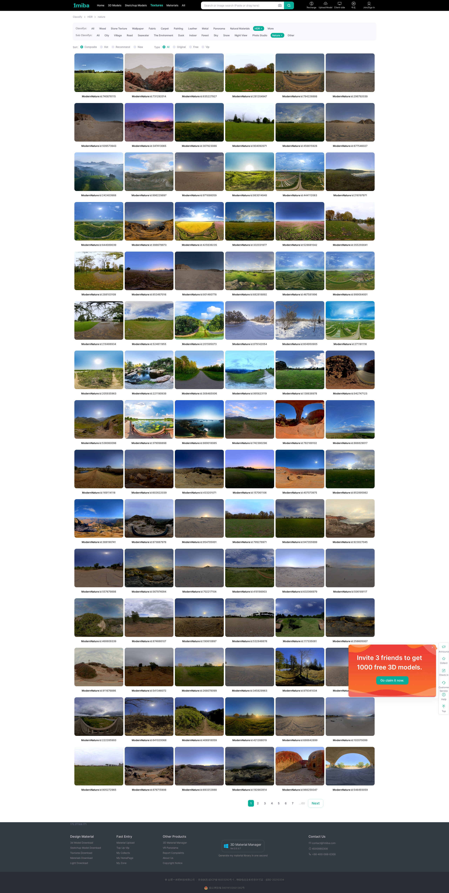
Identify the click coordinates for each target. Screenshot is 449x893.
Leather (192, 28)
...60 (302, 803)
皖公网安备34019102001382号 (227, 887)
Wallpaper (138, 28)
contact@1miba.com (324, 842)
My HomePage (124, 857)
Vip (207, 46)
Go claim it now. (392, 680)
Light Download (79, 862)
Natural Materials (240, 28)
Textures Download (81, 852)
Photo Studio (259, 35)
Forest (205, 35)
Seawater (143, 35)
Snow (226, 35)
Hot (106, 46)
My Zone (121, 862)
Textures (156, 5)
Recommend (123, 46)
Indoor (193, 35)
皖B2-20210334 (275, 879)
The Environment (163, 35)
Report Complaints (173, 852)
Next (316, 803)
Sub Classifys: (84, 35)
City (107, 35)
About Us (168, 857)
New (140, 46)
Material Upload (125, 842)
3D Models (114, 5)
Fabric (152, 28)
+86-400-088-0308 (324, 854)
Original (181, 46)
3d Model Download (81, 842)
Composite (91, 46)
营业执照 (203, 879)
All (183, 5)
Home (100, 5)
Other (291, 35)
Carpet (165, 28)
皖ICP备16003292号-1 (221, 879)
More (271, 28)
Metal (205, 28)
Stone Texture (119, 28)
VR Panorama (170, 847)
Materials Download (81, 857)
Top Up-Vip (122, 847)
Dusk (181, 35)
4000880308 (320, 848)
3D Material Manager (175, 842)
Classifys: (81, 28)
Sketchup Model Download (85, 847)
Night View (241, 35)
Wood (102, 28)
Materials (172, 5)
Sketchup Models (136, 5)
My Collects (123, 852)
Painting (178, 28)
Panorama (219, 28)
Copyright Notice (172, 862)
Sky (216, 35)
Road (130, 35)
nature (101, 16)
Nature (276, 35)
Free (195, 46)
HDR (90, 16)
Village (118, 35)
